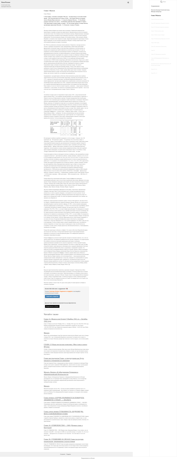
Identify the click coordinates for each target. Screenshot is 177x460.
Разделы (68, 454)
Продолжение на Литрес (52, 306)
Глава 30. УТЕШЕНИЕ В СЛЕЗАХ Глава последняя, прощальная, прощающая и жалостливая (64, 440)
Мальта (46, 333)
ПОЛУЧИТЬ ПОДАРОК (52, 296)
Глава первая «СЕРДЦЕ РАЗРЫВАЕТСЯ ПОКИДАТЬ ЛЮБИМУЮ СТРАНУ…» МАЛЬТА (64, 398)
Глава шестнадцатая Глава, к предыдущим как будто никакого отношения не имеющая (64, 359)
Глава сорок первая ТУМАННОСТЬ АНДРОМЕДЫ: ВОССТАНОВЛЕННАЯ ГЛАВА (63, 412)
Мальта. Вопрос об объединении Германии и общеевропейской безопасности (61, 373)
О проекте (62, 454)
